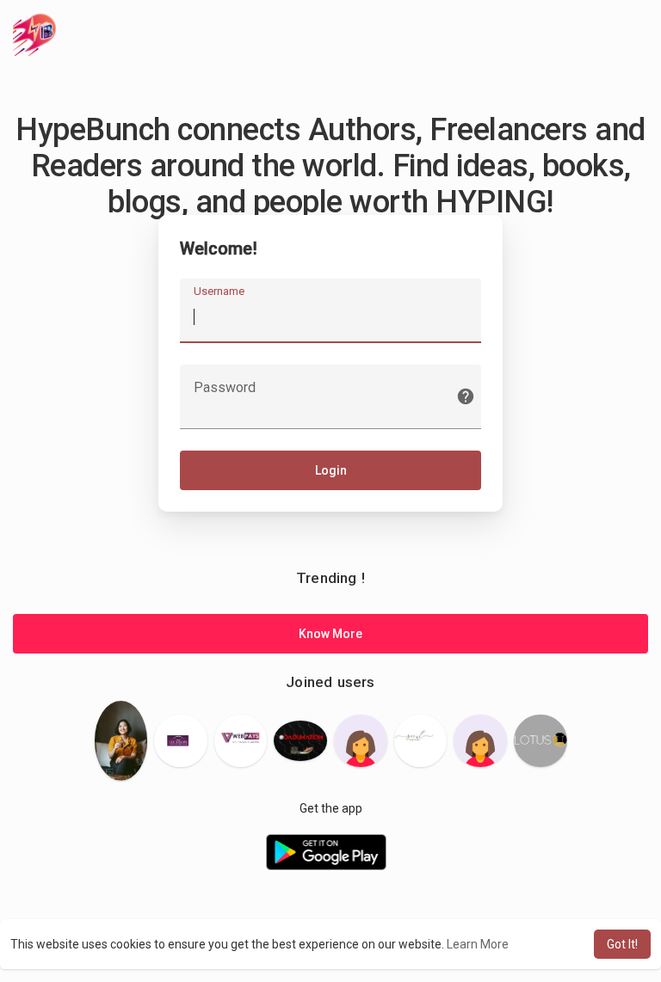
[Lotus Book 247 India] (540, 741)
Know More (330, 634)
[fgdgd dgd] (480, 741)
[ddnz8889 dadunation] (300, 740)
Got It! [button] (622, 944)
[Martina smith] (241, 741)
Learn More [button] (478, 944)
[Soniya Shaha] (360, 741)
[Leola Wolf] (121, 740)
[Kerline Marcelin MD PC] (180, 741)
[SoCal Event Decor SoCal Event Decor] (421, 741)
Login (331, 470)
